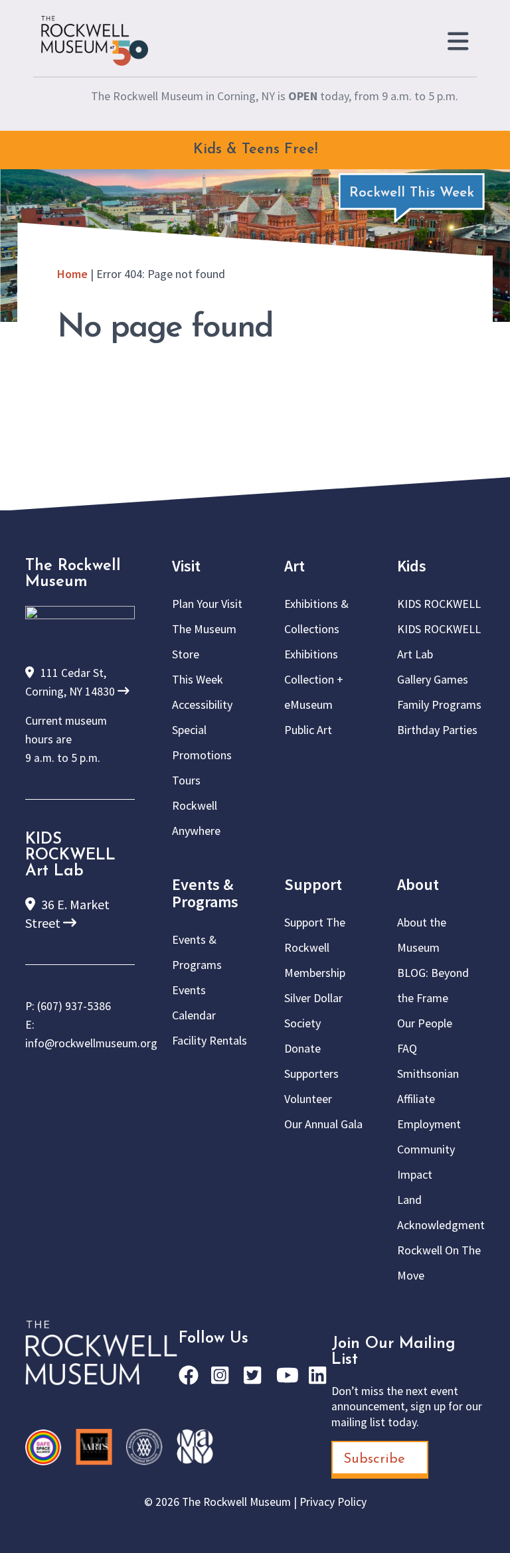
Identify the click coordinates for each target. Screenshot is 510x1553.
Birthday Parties (437, 729)
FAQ (407, 1048)
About (418, 884)
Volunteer (308, 1098)
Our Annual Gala (323, 1124)
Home (72, 273)
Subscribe (374, 1459)
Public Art (308, 729)
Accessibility (202, 704)
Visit (186, 565)
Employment (429, 1124)
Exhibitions (311, 654)
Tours (186, 780)
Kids (411, 565)
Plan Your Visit (207, 603)
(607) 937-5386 (74, 1006)
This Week (197, 679)
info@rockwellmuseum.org (91, 1043)
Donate (302, 1048)
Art (294, 565)
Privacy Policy (333, 1502)
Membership (314, 972)
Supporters (311, 1073)
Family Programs (439, 704)
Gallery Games (432, 679)
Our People (424, 1023)
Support (313, 884)
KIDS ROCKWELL (439, 603)
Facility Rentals (209, 1040)
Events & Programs (205, 893)
